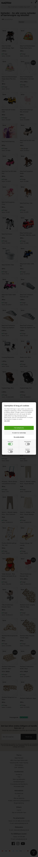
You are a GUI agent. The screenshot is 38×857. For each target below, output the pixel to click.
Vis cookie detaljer (19, 437)
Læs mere (7, 420)
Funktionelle (10, 449)
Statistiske (27, 449)
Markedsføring (27, 441)
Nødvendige (10, 441)
